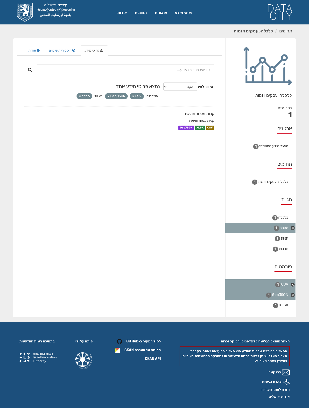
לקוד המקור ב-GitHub (143, 342)
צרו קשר (275, 372)
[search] (30, 69)
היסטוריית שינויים (60, 50)
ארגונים (161, 12)
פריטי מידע (183, 12)
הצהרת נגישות (273, 382)
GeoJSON (186, 127)
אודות (122, 12)
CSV (210, 127)
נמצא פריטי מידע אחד (138, 86)
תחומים (141, 12)
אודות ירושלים (279, 397)
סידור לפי (206, 87)
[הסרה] (133, 96)
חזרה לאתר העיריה (275, 389)
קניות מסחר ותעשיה (198, 113)
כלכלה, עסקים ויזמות (253, 31)
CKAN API (153, 359)
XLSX (200, 127)
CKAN (129, 350)
